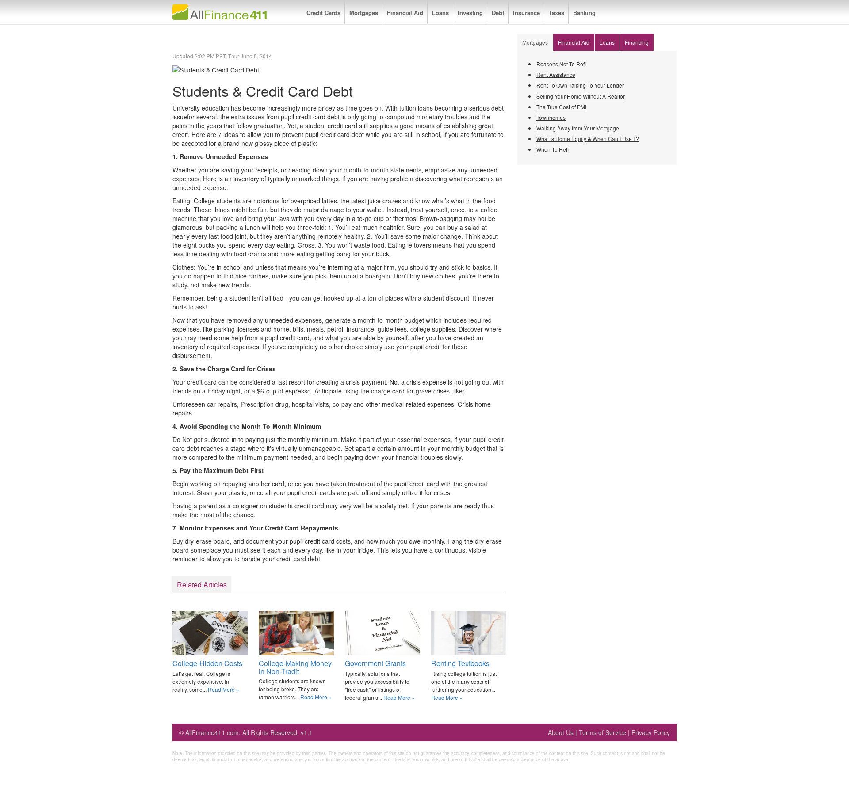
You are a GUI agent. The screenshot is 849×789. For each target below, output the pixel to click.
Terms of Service (602, 732)
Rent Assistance (555, 74)
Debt (498, 12)
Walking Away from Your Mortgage (577, 128)
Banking (584, 12)
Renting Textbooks (460, 663)
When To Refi (552, 149)
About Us (561, 732)
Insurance (526, 12)
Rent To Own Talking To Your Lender (580, 85)
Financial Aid (405, 12)
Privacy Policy (650, 732)
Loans (440, 12)
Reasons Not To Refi (561, 64)
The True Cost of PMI (561, 107)
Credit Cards (323, 12)
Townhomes (551, 117)
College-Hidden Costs (207, 663)
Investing (470, 12)
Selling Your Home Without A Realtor (580, 96)
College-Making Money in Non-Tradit (295, 667)
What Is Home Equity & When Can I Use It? (587, 138)
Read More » (223, 689)
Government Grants (375, 663)
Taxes (556, 12)
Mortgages (363, 12)
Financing (637, 42)
